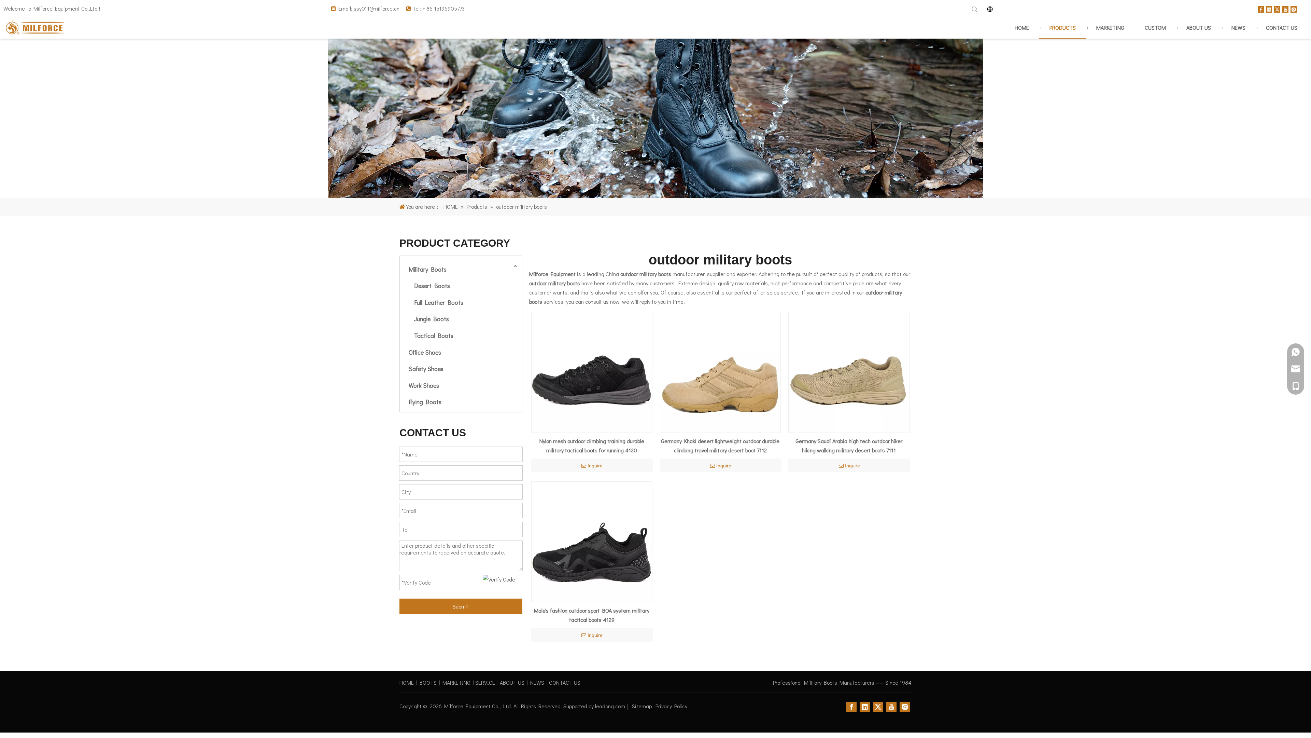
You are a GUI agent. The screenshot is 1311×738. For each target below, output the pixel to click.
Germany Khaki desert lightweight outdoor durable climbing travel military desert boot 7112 (720, 445)
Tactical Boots (433, 335)
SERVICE (485, 682)
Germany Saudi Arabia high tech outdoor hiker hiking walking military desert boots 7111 (848, 445)
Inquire (595, 465)
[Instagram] (1294, 8)
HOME (406, 682)
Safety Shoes (426, 369)
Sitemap (642, 706)
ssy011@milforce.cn (376, 8)
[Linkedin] (1269, 8)
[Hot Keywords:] (975, 9)
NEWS (537, 682)
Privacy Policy (671, 706)
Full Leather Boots (438, 302)
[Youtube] (1285, 8)
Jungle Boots (431, 319)
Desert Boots (432, 286)
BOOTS (428, 682)
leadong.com (610, 706)
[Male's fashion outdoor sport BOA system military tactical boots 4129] (592, 541)
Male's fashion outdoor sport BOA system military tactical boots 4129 (591, 615)
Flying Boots (425, 402)
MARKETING (456, 682)
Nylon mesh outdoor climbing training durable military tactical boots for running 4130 (591, 445)
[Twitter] (1277, 8)
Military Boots (428, 269)
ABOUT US (512, 682)
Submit (461, 606)
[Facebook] (1261, 8)
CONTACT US (564, 682)
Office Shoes (425, 352)
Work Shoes (424, 385)
